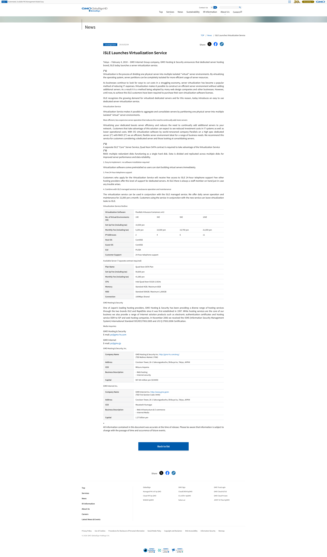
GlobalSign (147, 487)
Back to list (163, 446)
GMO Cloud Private (220, 496)
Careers (237, 11)
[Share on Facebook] (216, 44)
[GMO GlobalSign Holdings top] (94, 9)
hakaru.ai (181, 500)
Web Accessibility (191, 531)
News (180, 11)
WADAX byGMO (148, 500)
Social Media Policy (154, 531)
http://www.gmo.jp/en (159, 392)
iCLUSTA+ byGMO (184, 496)
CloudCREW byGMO (185, 491)
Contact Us (203, 7)
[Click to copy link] (222, 44)
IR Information (210, 13)
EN (215, 7)
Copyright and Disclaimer (173, 531)
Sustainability (193, 11)
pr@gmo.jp (115, 343)
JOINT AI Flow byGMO (222, 500)
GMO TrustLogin (219, 487)
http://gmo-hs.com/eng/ (169, 354)
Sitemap (221, 531)
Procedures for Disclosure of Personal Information (126, 531)
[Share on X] (209, 44)
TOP (202, 35)
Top (161, 11)
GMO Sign (181, 487)
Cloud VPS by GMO (149, 496)
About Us (225, 13)
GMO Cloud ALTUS (220, 491)
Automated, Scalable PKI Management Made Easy (23, 2)
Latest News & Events (91, 519)
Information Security (208, 531)
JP (211, 7)
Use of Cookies (100, 531)
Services (170, 13)
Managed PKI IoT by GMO (152, 491)
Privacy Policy (87, 531)
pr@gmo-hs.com (118, 334)
